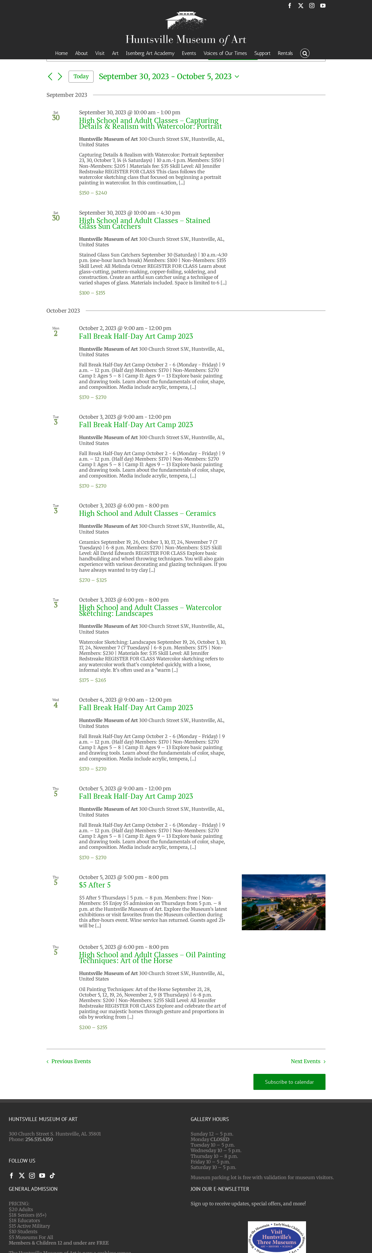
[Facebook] (12, 1176)
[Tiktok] (52, 1176)
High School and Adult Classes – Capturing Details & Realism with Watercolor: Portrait (150, 123)
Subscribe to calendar (289, 1082)
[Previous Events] (49, 76)
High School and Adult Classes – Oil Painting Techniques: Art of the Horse (152, 957)
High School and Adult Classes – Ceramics (147, 513)
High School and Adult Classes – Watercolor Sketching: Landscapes (150, 610)
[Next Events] (59, 76)
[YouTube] (42, 1176)
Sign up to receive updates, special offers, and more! (248, 1203)
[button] (305, 52)
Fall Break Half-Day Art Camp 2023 (136, 336)
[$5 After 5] (284, 902)
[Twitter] (22, 1176)
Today (81, 76)
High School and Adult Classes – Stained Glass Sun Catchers (144, 223)
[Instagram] (32, 1176)
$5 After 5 (95, 885)
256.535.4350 (39, 1139)
